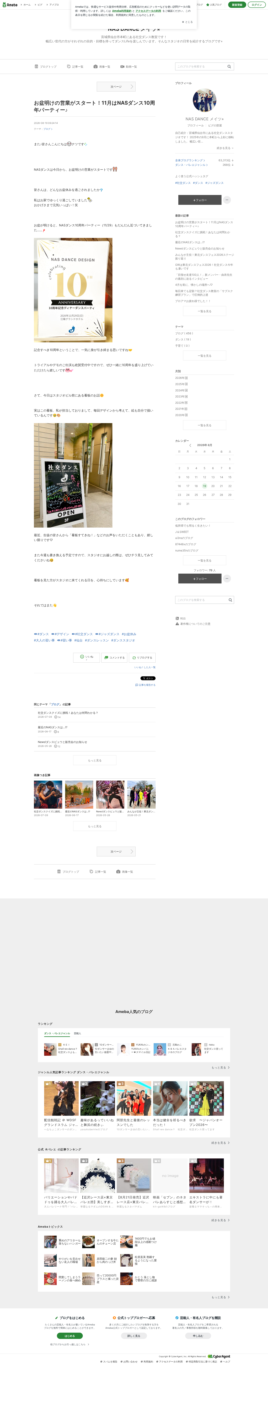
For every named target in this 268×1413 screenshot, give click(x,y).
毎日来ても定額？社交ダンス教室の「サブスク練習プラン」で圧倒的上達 (204, 293)
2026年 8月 (204, 445)
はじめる (70, 1335)
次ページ (116, 86)
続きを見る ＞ (225, 148)
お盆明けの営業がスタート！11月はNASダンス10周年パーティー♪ (204, 224)
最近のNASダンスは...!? (190, 242)
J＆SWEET (182, 531)
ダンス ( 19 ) (183, 339)
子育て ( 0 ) (182, 345)
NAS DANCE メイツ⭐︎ (205, 119)
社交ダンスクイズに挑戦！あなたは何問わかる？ (202, 234)
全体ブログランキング (189, 160)
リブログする (144, 657)
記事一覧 (77, 66)
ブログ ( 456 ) (184, 333)
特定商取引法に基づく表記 (203, 1361)
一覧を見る (204, 311)
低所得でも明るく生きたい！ (193, 525)
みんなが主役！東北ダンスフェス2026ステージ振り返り (204, 256)
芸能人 (77, 1033)
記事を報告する (147, 684)
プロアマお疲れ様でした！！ (193, 301)
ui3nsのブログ (184, 538)
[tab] (57, 1033)
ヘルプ (226, 1361)
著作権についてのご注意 (195, 623)
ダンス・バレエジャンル (190, 164)
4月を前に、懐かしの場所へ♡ (194, 284)
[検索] (229, 66)
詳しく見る (134, 1335)
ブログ (46, 128)
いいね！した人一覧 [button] (145, 667)
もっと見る (95, 760)
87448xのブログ (185, 544)
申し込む (198, 1335)
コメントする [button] (117, 657)
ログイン (257, 4)
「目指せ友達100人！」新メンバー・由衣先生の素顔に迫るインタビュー (203, 276)
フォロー (201, 200)
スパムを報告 (110, 1361)
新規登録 (237, 4)
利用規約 (148, 1361)
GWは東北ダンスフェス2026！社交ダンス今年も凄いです (204, 266)
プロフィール (195, 125)
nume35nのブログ (186, 550)
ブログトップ (48, 66)
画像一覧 (104, 66)
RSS (183, 618)
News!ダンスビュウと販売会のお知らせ (199, 248)
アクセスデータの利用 (171, 1361)
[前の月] (190, 445)
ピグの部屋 (215, 125)
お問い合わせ (130, 1361)
